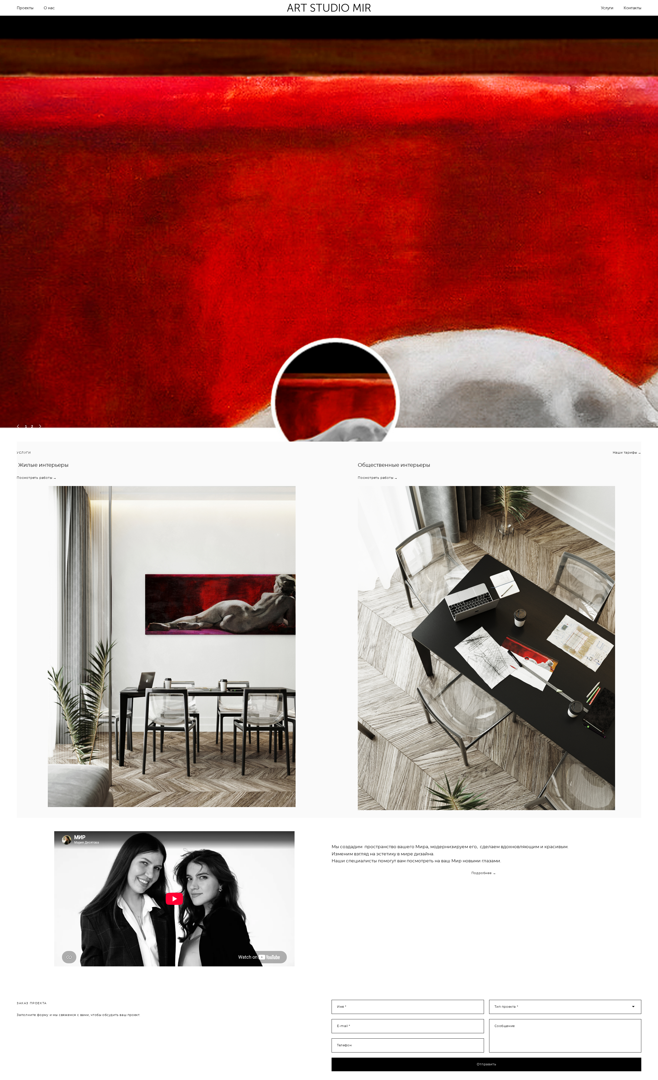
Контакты (632, 8)
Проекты (25, 8)
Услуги (607, 8)
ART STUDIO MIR (329, 8)
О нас (49, 8)
